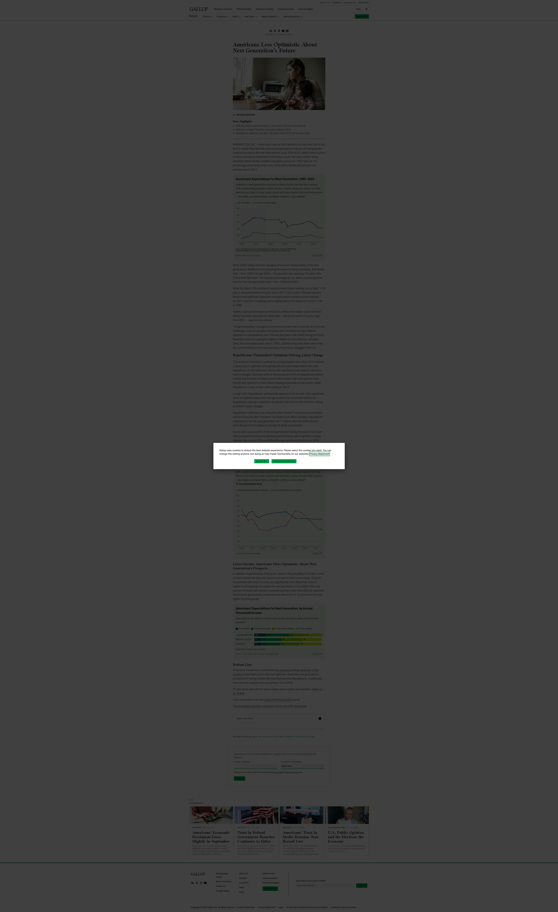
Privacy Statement (319, 453)
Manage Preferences (284, 461)
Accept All (261, 461)
